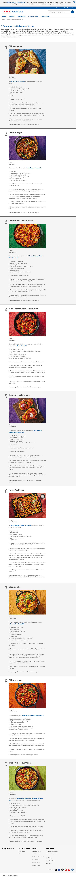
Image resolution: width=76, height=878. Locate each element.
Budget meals (35, 859)
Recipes (4, 16)
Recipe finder (22, 851)
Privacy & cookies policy (52, 851)
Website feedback (50, 860)
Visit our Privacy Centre (52, 854)
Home (3, 19)
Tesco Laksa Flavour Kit (17, 624)
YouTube (66, 870)
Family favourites (36, 851)
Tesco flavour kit (22, 346)
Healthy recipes (45, 16)
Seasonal (11, 16)
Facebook (59, 870)
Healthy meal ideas (37, 854)
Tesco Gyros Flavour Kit (18, 81)
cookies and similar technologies (16, 2)
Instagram (72, 870)
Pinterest (69, 870)
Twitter (62, 870)
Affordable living (33, 16)
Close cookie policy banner (74, 2)
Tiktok (56, 870)
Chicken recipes (36, 862)
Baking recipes (36, 865)
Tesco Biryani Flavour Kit (34, 168)
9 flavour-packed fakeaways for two (15, 19)
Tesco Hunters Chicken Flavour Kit (21, 525)
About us (21, 854)
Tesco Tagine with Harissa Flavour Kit (33, 715)
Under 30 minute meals (38, 856)
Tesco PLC (48, 863)
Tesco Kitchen (21, 16)
